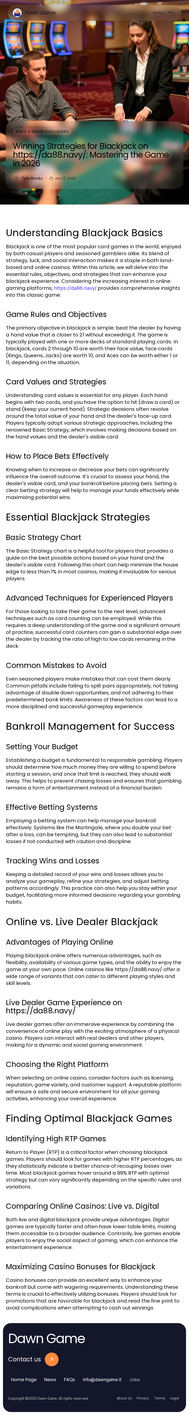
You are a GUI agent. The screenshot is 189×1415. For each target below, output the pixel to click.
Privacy (143, 1398)
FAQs (69, 1379)
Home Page (23, 1379)
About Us (124, 1398)
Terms (159, 1398)
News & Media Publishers (42, 131)
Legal (174, 1398)
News (50, 1379)
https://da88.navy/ (75, 288)
